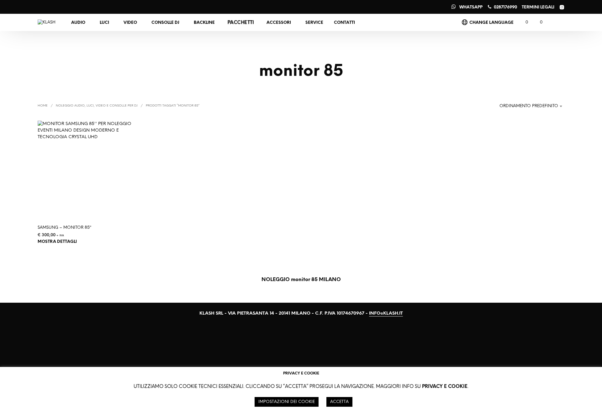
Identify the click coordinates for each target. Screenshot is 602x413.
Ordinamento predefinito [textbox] (528, 106)
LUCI (104, 23)
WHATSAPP (470, 7)
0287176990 (505, 7)
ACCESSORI (279, 23)
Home (43, 105)
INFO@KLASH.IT (386, 313)
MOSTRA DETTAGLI (57, 241)
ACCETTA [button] (339, 402)
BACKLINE (204, 23)
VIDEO (130, 23)
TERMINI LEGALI (538, 7)
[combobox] (527, 106)
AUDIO (78, 23)
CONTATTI (344, 23)
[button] (523, 22)
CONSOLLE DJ (165, 23)
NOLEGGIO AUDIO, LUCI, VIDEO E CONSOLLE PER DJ (97, 105)
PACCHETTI (240, 22)
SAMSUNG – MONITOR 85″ (64, 228)
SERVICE (314, 23)
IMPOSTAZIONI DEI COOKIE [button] (286, 402)
